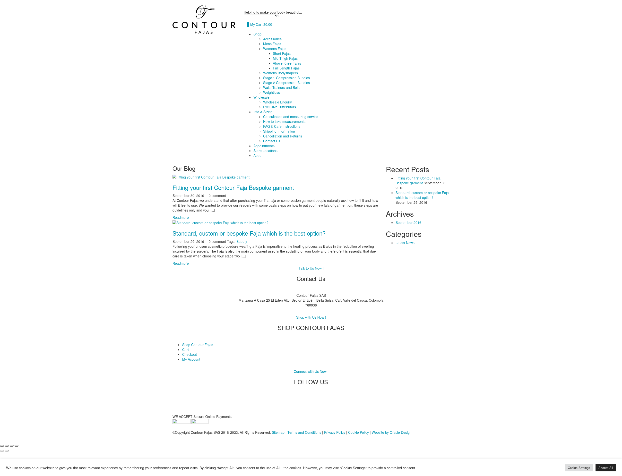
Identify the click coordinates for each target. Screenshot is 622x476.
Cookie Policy (358, 432)
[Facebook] (305, 401)
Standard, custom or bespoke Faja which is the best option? (249, 233)
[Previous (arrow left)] (2, 450)
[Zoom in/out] (2, 446)
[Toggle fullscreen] (7, 446)
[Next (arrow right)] (7, 450)
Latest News (405, 242)
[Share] (12, 446)
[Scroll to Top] (1, 439)
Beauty (241, 241)
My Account (191, 359)
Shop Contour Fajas (197, 344)
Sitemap (278, 432)
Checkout (189, 354)
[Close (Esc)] (16, 446)
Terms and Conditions (304, 432)
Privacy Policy (334, 432)
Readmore (181, 217)
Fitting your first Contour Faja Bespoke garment (233, 187)
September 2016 (408, 222)
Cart (185, 349)
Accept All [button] (605, 467)
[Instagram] (317, 401)
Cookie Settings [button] (579, 467)
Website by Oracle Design (392, 432)
